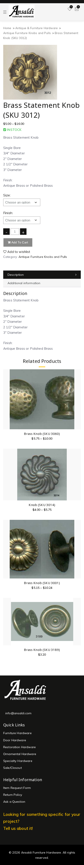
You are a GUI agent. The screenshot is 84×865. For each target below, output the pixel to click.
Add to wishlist (18, 252)
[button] (77, 613)
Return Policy (12, 795)
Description (16, 275)
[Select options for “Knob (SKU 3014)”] (77, 468)
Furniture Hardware (17, 733)
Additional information (24, 283)
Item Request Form (17, 788)
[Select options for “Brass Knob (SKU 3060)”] (77, 397)
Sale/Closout (12, 768)
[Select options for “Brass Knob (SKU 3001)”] (77, 546)
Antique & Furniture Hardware (36, 28)
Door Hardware (14, 740)
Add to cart (19, 242)
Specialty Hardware (17, 761)
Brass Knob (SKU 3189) (42, 649)
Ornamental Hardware (19, 754)
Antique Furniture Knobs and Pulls (27, 33)
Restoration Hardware (19, 747)
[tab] (42, 275)
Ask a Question (14, 802)
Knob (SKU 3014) (42, 505)
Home (7, 28)
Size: (7, 195)
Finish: (8, 213)
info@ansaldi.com (18, 713)
